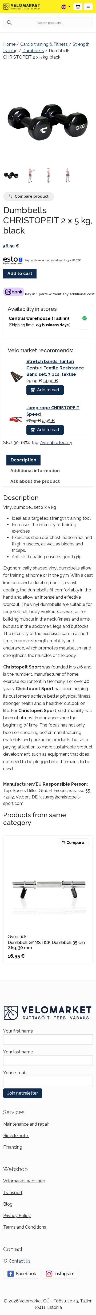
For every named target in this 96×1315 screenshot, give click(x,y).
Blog (8, 1204)
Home (9, 44)
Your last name (18, 1051)
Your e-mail (14, 1072)
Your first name (18, 1031)
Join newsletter (22, 1093)
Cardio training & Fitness (44, 44)
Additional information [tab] (35, 470)
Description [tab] (23, 459)
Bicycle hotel (16, 1135)
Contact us (19, 1261)
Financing (12, 1147)
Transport (12, 1192)
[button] (88, 6)
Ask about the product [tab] (35, 481)
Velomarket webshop (24, 1180)
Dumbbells (33, 50)
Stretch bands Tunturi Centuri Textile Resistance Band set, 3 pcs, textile (55, 368)
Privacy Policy (17, 1215)
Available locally (56, 442)
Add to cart (19, 273)
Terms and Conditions (24, 1227)
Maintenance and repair (26, 1124)
